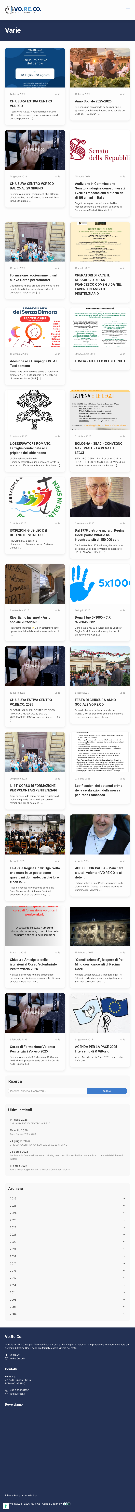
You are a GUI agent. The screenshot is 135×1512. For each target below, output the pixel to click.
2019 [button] (13, 1249)
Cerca (107, 1090)
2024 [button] (13, 1213)
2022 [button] (13, 1227)
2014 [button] (13, 1285)
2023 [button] (13, 1220)
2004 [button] (13, 1314)
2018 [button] (13, 1256)
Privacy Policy (12, 1495)
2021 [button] (13, 1234)
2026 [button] (13, 1198)
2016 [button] (13, 1270)
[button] (128, 10)
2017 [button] (13, 1263)
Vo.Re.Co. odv (17, 1358)
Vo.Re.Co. (15, 1354)
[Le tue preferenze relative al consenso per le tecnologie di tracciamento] (6, 1506)
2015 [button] (13, 1278)
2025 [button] (13, 1205)
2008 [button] (13, 1299)
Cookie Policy (29, 1495)
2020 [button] (13, 1241)
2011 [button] (12, 1292)
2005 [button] (13, 1306)
